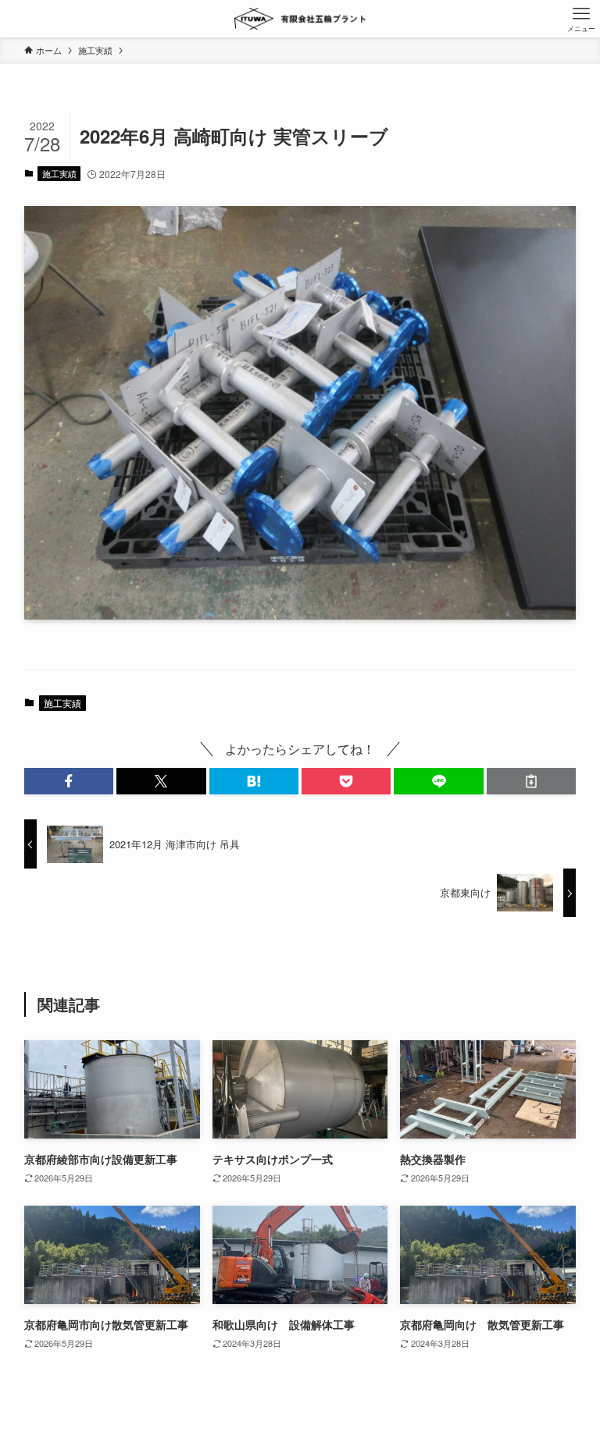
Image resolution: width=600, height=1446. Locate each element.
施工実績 (59, 173)
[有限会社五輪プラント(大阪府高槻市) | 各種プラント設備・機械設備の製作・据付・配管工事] (300, 18)
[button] (68, 781)
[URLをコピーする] (531, 781)
